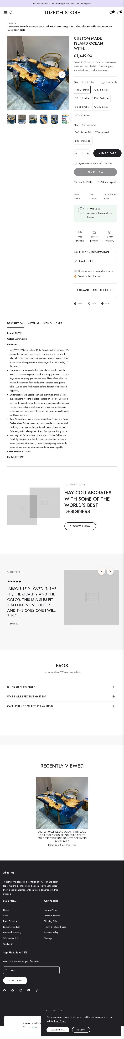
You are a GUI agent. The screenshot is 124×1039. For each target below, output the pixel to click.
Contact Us (8, 944)
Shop (5, 915)
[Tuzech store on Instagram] (21, 990)
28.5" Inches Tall (83, 140)
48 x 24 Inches (82, 89)
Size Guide (111, 82)
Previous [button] (14, 74)
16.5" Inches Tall (83, 132)
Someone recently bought (33, 1023)
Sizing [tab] (47, 323)
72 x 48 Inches (101, 106)
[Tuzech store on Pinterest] (13, 990)
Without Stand (102, 132)
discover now (80, 526)
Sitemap (48, 938)
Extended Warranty (12, 932)
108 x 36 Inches (101, 98)
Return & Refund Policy (55, 926)
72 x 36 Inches (101, 89)
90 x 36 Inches (82, 115)
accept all (58, 1029)
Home (10, 22)
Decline (81, 1029)
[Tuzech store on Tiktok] (38, 990)
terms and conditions (102, 163)
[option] (38, 73)
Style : (85, 125)
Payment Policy (51, 932)
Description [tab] (15, 323)
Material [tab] (33, 323)
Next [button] (62, 74)
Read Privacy (60, 1021)
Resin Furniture (10, 921)
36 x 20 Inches (82, 98)
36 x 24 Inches (82, 106)
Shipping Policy (51, 921)
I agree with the (95, 163)
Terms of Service (52, 915)
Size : (84, 82)
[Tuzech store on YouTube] (29, 990)
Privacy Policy (50, 910)
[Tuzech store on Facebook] (5, 990)
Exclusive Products (11, 926)
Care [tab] (59, 323)
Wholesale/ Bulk (11, 938)
